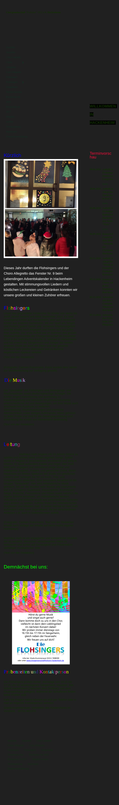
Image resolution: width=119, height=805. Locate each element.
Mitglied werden (10, 119)
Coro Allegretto (13, 72)
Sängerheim (12, 87)
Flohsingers (11, 77)
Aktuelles (10, 52)
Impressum (11, 131)
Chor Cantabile (13, 57)
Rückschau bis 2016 (13, 99)
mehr (105, 184)
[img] (59, 86)
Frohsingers (12, 82)
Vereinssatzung (13, 126)
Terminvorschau (14, 92)
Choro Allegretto (11, 64)
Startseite (10, 47)
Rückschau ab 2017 (13, 109)
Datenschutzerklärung (15, 136)
